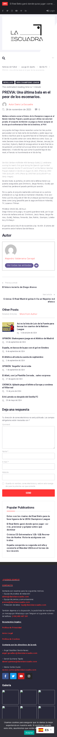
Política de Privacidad (11, 628)
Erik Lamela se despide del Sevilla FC (20, 397)
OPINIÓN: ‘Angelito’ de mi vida (16, 366)
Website (5, 472)
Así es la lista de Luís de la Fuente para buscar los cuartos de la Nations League (35, 326)
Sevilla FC (43, 67)
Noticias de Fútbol (9, 67)
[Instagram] (12, 11)
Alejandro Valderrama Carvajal (20, 258)
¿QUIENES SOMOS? (11, 580)
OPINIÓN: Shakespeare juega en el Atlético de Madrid (28, 338)
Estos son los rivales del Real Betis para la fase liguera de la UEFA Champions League (28, 517)
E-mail (5, 462)
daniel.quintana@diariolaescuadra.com (19, 662)
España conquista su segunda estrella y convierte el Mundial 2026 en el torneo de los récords (28, 548)
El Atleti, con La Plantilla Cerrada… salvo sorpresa (26, 375)
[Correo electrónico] (36, 265)
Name (5, 451)
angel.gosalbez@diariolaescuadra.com (19, 653)
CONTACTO (7, 585)
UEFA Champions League (27, 82)
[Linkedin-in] (26, 11)
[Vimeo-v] (21, 11)
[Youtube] (16, 11)
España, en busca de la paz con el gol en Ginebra (25, 348)
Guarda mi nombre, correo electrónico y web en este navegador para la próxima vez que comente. (30, 485)
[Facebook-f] (3, 11)
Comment (6, 425)
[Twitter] (7, 11)
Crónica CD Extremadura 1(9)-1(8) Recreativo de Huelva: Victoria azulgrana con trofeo (28, 537)
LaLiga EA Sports (28, 67)
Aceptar (29, 732)
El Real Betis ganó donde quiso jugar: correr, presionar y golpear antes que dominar (28, 527)
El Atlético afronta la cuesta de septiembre (22, 357)
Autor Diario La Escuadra (21, 104)
